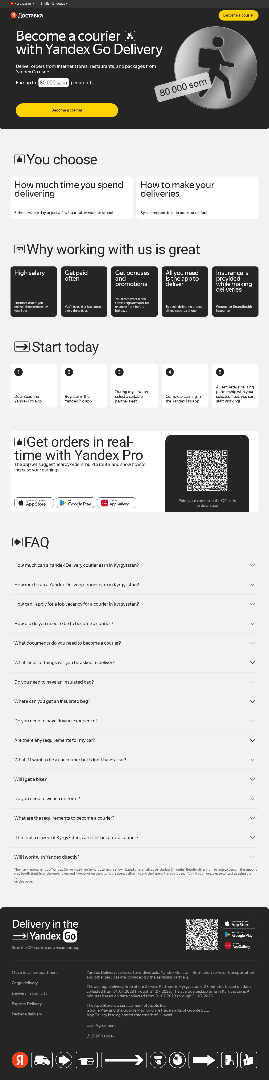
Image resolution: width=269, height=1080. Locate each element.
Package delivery (27, 1014)
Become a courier (238, 15)
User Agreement (101, 1025)
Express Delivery (27, 1003)
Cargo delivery (25, 982)
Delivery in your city (29, 993)
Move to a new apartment (35, 972)
